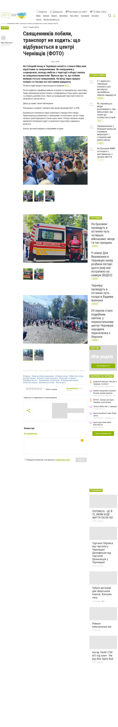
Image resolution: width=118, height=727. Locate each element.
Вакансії (54, 16)
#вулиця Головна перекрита (47, 378)
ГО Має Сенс (99, 12)
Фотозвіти (95, 16)
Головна (3, 23)
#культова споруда (30, 383)
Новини (43, 12)
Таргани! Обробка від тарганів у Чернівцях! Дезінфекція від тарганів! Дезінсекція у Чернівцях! (102, 553)
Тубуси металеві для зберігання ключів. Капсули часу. (102, 592)
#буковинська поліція (47, 383)
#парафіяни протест (30, 380)
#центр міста (61, 383)
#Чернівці (26, 376)
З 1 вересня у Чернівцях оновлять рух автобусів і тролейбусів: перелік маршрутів (106, 88)
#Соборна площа (61, 376)
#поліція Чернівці (29, 378)
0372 (67, 85)
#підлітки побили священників (43, 376)
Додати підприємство (103, 433)
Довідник (57, 12)
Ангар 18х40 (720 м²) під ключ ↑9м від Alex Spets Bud (102, 655)
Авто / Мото (74, 16)
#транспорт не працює (67, 378)
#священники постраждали (49, 380)
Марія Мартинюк (7, 43)
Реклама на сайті (77, 12)
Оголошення (85, 16)
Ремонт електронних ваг (102, 625)
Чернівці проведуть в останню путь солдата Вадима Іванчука (102, 293)
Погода (38, 19)
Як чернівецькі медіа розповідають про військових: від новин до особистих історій (106, 110)
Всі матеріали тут (103, 366)
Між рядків (102, 356)
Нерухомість (63, 16)
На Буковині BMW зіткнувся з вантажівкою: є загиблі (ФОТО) (106, 152)
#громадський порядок (69, 380)
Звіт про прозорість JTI (51, 19)
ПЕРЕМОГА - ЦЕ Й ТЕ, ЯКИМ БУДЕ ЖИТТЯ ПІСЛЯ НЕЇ (102, 514)
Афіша (38, 16)
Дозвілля (46, 16)
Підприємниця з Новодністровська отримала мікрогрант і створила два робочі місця (106, 133)
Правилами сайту (63, 460)
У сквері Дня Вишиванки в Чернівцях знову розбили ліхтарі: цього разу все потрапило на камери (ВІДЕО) (102, 264)
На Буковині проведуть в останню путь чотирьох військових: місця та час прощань (103, 233)
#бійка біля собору (76, 376)
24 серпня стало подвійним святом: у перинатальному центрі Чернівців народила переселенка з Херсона (102, 323)
